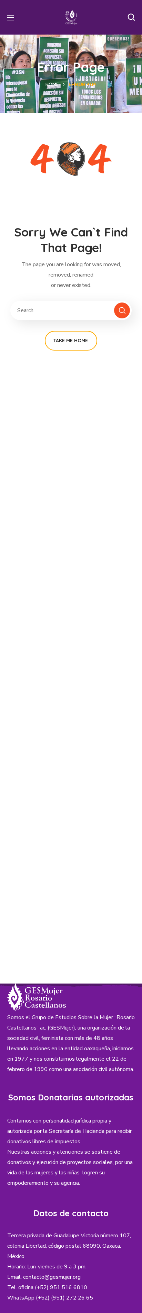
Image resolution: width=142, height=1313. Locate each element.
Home (52, 84)
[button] (131, 17)
